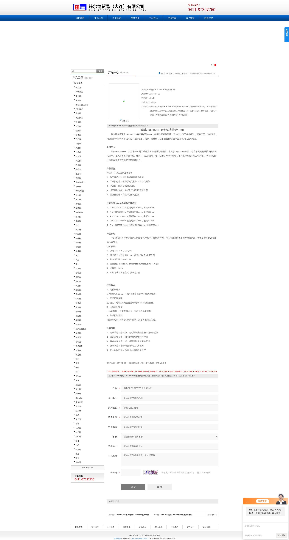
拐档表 (78, 169)
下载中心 (174, 527)
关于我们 (98, 18)
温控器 (78, 251)
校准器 (78, 100)
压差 (77, 454)
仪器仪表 (78, 83)
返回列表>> (212, 515)
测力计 (78, 230)
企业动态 (117, 18)
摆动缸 (78, 221)
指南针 (78, 393)
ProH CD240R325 (209, 371)
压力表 (78, 199)
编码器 (78, 290)
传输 (77, 368)
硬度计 (78, 113)
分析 (77, 445)
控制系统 (79, 109)
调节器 (78, 419)
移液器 (78, 208)
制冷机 (78, 355)
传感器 (78, 337)
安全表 (78, 96)
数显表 (78, 174)
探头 (77, 372)
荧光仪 (78, 286)
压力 (77, 256)
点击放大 (125, 121)
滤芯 (77, 225)
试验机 (78, 238)
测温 (77, 363)
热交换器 (79, 118)
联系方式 (208, 18)
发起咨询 (281, 535)
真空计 (78, 195)
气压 (77, 260)
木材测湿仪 (80, 182)
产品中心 (170, 73)
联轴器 (78, 342)
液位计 (78, 303)
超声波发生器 (81, 329)
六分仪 (78, 161)
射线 (77, 380)
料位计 (78, 437)
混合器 (78, 135)
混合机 (78, 243)
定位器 (78, 281)
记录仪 (78, 428)
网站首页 (80, 18)
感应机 (78, 316)
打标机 (78, 234)
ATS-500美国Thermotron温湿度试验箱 (177, 515)
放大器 (78, 156)
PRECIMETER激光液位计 (148, 371)
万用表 (78, 139)
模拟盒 (78, 88)
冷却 (77, 441)
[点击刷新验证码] (150, 472)
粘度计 (78, 411)
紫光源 (78, 131)
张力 (77, 264)
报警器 (78, 273)
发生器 (78, 462)
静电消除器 (80, 191)
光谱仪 (78, 376)
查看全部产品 (87, 467)
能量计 (78, 269)
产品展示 (153, 18)
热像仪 (78, 165)
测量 (77, 458)
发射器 (78, 389)
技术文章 (172, 18)
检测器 (78, 324)
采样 (77, 424)
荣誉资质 (135, 18)
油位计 (78, 432)
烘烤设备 (79, 346)
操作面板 (79, 402)
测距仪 (78, 277)
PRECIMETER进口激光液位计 (171, 371)
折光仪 (78, 307)
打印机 (78, 299)
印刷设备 (79, 398)
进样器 (78, 204)
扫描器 (78, 122)
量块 (77, 415)
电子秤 (78, 187)
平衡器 (78, 247)
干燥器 (78, 385)
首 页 (163, 73)
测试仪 (78, 217)
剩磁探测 (79, 212)
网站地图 (153, 538)
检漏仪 (78, 350)
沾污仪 (78, 126)
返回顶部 (206, 527)
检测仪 (78, 178)
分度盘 (78, 152)
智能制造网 (171, 538)
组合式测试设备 (82, 105)
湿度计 (78, 333)
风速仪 (78, 148)
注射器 (78, 294)
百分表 (78, 144)
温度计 (78, 450)
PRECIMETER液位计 (192, 371)
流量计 (78, 312)
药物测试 (79, 92)
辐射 (77, 359)
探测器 (78, 320)
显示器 (78, 406)
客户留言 (190, 18)
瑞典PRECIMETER (129, 371)
